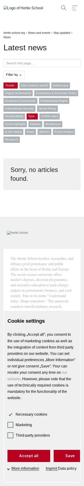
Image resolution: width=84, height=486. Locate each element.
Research (11, 139)
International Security (19, 108)
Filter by (12, 74)
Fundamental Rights (54, 101)
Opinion (44, 131)
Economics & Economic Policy (56, 93)
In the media (13, 131)
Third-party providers (33, 435)
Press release (64, 131)
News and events (39, 32)
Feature (35, 124)
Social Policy (47, 108)
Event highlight (15, 124)
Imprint (52, 468)
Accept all (28, 456)
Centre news (49, 116)
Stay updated (61, 32)
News (7, 37)
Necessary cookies (31, 414)
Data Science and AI (34, 85)
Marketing (24, 425)
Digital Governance (18, 93)
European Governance (20, 101)
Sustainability (14, 116)
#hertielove (53, 124)
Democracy (60, 85)
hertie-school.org (14, 32)
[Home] (25, 8)
